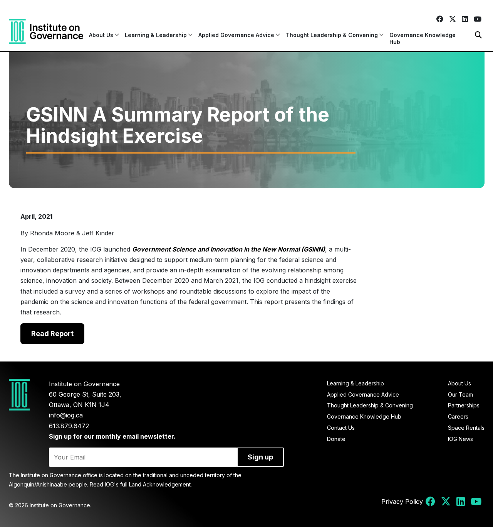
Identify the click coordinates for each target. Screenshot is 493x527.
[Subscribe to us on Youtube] (477, 19)
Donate (336, 439)
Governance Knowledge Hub (422, 38)
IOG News (460, 439)
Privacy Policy (402, 501)
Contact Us (341, 427)
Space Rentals (466, 427)
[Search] (478, 35)
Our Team (460, 394)
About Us (459, 383)
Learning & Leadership (355, 383)
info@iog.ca (66, 415)
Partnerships (464, 405)
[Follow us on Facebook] (439, 19)
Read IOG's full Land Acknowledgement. (141, 484)
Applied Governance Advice (363, 394)
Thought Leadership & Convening (370, 405)
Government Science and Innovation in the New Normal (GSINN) (228, 249)
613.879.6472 (69, 426)
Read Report (52, 333)
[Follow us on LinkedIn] (465, 19)
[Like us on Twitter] (452, 19)
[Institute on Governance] (46, 31)
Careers (458, 416)
